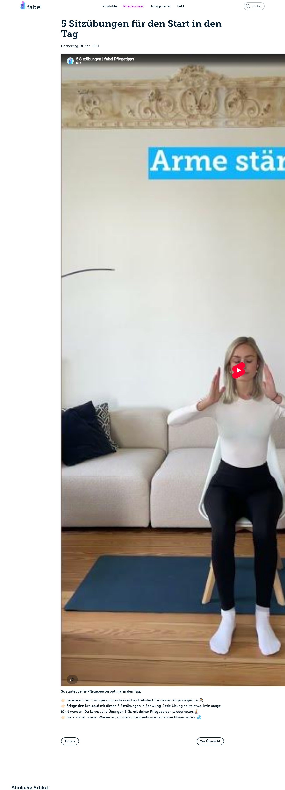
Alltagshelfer (161, 6)
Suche (256, 6)
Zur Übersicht (210, 741)
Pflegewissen (133, 6)
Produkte (109, 6)
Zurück (70, 741)
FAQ (180, 6)
